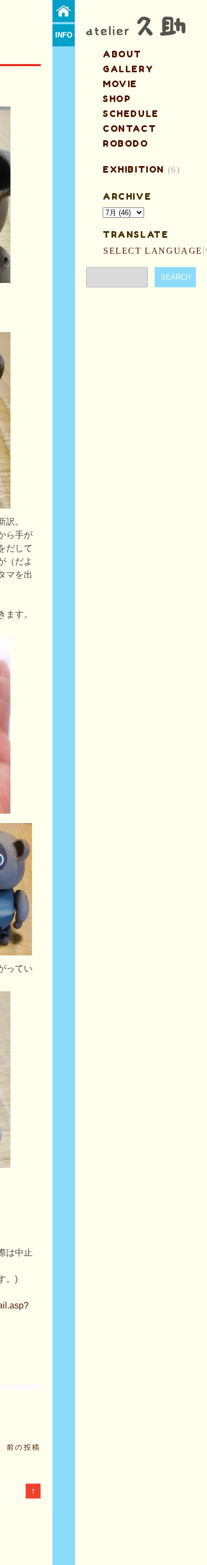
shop (117, 98)
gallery (128, 68)
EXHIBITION (133, 169)
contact (129, 128)
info (63, 35)
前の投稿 (24, 1447)
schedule (131, 113)
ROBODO (125, 143)
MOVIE (120, 83)
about (122, 54)
